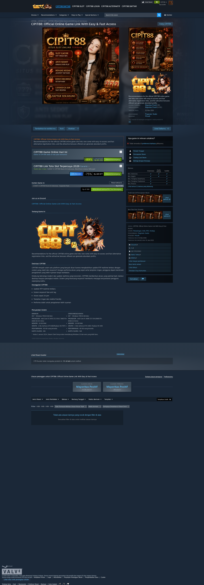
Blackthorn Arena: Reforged (85, 169)
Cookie (103, 577)
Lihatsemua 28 (166, 198)
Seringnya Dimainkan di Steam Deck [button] (115, 406)
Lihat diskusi (133, 267)
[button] (35, 15)
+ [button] (129, 122)
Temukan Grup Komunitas (137, 271)
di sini (68, 361)
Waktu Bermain (94, 399)
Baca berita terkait (135, 264)
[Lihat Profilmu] (171, 3)
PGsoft (147, 116)
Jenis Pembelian (51, 399)
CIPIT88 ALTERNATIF (110, 6)
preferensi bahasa (149, 143)
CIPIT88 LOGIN (93, 6)
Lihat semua (120, 354)
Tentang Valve (6, 584)
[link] (93, 159)
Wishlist (169, 15)
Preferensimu (168, 377)
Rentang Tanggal (78, 399)
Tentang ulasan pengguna (153, 377)
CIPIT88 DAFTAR (63, 6)
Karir (14, 584)
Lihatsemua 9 (167, 215)
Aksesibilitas (57, 577)
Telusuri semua (116, 183)
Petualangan (137, 231)
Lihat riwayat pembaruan (137, 261)
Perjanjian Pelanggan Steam (73, 577)
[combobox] (130, 15)
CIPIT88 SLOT (78, 6)
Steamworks (22, 584)
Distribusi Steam (33, 584)
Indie (143, 231)
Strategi (152, 231)
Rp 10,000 (162, 4)
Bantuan (43, 584)
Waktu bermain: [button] (94, 406)
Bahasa (64, 399)
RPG (147, 231)
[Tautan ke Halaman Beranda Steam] (41, 8)
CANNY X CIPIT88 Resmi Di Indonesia (60, 169)
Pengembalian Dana (91, 577)
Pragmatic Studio (151, 114)
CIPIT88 (162, 2)
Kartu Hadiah (53, 584)
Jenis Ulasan (36, 399)
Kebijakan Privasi (39, 577)
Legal (49, 577)
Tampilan (107, 399)
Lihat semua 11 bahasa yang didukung (140, 186)
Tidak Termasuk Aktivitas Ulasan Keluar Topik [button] (69, 406)
